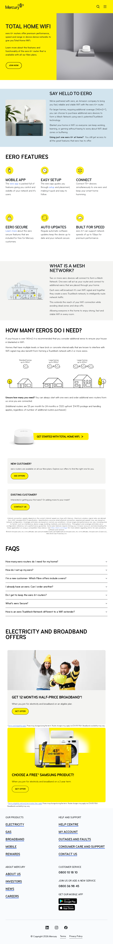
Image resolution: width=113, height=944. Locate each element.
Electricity (15, 824)
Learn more (11, 231)
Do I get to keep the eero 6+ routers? (26, 595)
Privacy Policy (75, 936)
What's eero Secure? (17, 603)
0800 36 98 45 (69, 886)
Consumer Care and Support (82, 847)
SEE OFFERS (19, 476)
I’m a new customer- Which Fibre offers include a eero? (36, 578)
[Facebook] (66, 927)
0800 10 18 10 (68, 872)
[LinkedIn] (47, 927)
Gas (8, 832)
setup (51, 187)
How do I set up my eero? (19, 570)
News (10, 889)
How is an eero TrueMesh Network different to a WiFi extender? (40, 612)
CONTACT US (20, 507)
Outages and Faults (75, 839)
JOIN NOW (14, 65)
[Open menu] (105, 6)
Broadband (15, 839)
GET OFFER (20, 711)
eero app (14, 184)
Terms (63, 936)
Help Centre (68, 824)
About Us (13, 874)
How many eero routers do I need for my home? (32, 561)
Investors (14, 881)
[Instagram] (56, 927)
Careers (12, 896)
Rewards (13, 854)
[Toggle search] (98, 6)
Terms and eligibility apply (17, 726)
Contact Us (68, 854)
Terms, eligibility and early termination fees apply (25, 803)
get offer (20, 789)
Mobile (11, 847)
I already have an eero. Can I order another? (29, 586)
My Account (68, 832)
